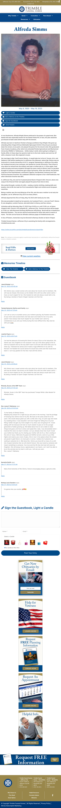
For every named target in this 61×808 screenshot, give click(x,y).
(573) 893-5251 (23, 787)
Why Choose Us (12, 792)
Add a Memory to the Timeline (14, 117)
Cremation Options (34, 795)
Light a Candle (10, 113)
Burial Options (12, 797)
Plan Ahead (12, 795)
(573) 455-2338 (50, 787)
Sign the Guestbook (11, 121)
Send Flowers (9, 125)
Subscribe (30, 592)
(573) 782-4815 (37, 787)
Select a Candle (9, 536)
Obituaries (36, 19)
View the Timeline (12, 269)
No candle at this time (12, 548)
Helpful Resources (34, 792)
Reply (3, 301)
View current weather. (31, 256)
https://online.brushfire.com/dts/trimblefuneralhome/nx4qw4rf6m (22, 229)
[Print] (3, 130)
